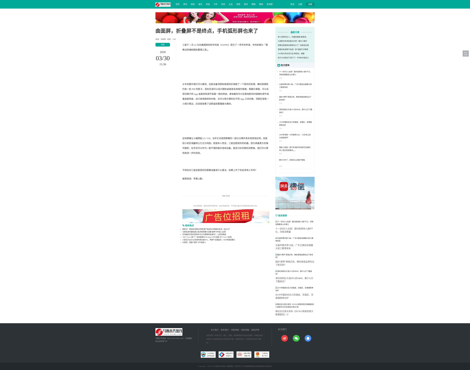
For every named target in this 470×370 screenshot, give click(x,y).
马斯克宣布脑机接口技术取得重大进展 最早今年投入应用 (204, 232)
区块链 (270, 4)
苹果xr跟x (198, 179)
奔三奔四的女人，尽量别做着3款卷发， (293, 37)
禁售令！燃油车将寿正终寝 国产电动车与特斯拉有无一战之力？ (206, 229)
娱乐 (200, 4)
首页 (178, 4)
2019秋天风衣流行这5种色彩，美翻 (291, 53)
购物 (253, 4)
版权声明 (255, 330)
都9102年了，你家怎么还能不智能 (292, 160)
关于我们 (215, 330)
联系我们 (225, 330)
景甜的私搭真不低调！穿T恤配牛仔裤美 (293, 49)
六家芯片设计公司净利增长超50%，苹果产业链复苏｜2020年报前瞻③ (208, 240)
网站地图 (245, 330)
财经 (193, 4)
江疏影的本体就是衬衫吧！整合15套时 (292, 41)
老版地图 (235, 330)
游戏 (238, 4)
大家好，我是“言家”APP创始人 (194, 242)
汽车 (215, 4)
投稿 (310, 4)
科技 (208, 4)
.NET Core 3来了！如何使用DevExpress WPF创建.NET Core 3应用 (207, 237)
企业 (231, 4)
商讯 (246, 4)
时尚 (223, 4)
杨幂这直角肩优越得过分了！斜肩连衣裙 (293, 45)
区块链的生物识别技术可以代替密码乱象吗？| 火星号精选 (204, 234)
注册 (300, 4)
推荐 (280, 141)
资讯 (185, 4)
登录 (292, 4)
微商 (261, 4)
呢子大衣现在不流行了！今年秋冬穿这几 (293, 58)
